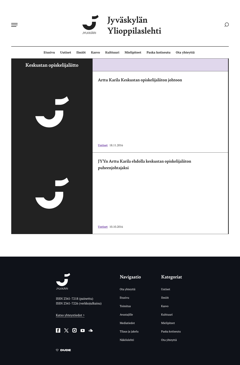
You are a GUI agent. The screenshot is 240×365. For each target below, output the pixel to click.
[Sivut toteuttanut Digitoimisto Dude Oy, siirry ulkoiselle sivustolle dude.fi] (63, 351)
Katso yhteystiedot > (70, 315)
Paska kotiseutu (158, 52)
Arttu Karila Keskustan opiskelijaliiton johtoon (140, 80)
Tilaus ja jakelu (129, 331)
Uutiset (65, 52)
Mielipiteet (133, 52)
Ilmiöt (81, 52)
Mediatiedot (127, 323)
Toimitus (125, 306)
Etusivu (49, 52)
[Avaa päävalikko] (14, 25)
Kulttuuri (112, 52)
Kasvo (95, 52)
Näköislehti (127, 340)
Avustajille (126, 314)
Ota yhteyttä (185, 52)
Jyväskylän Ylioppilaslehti (134, 25)
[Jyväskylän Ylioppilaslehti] (63, 288)
